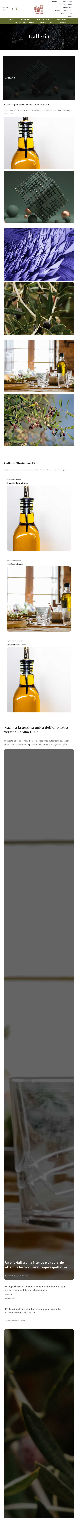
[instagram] (16, 9)
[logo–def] (39, 4)
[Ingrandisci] (69, 488)
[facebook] (13, 9)
